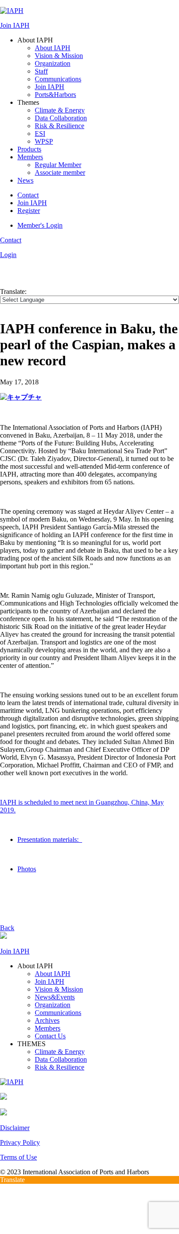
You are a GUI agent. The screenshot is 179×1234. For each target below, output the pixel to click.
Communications (58, 79)
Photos (26, 869)
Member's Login (40, 225)
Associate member (60, 172)
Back (7, 927)
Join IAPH (15, 25)
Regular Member (58, 164)
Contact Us (50, 1036)
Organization (52, 63)
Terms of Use (18, 1157)
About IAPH (52, 48)
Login (8, 254)
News (25, 180)
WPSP (44, 141)
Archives (47, 1020)
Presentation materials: (49, 839)
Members (30, 157)
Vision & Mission (59, 55)
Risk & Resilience (59, 125)
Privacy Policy (20, 1142)
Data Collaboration (61, 118)
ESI (40, 133)
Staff (41, 71)
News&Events (55, 997)
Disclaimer (15, 1127)
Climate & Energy (60, 110)
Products (29, 149)
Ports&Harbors (55, 94)
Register (28, 210)
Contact (28, 195)
